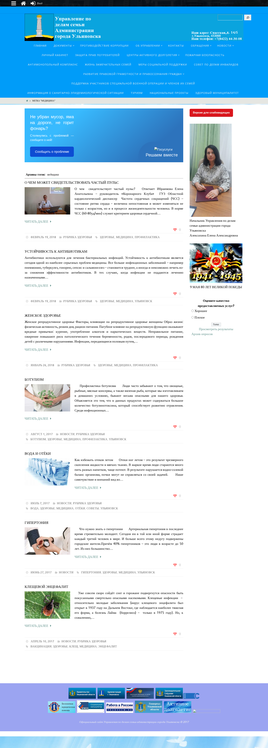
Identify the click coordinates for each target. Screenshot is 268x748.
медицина (124, 237)
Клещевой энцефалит (46, 586)
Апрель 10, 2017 (42, 641)
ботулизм (38, 439)
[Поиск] (247, 17)
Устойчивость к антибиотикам (56, 251)
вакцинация (41, 646)
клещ (73, 646)
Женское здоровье (43, 315)
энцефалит (107, 646)
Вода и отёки (38, 453)
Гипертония (36, 522)
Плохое (200, 317)
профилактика (147, 237)
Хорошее (201, 311)
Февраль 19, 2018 (43, 237)
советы (93, 508)
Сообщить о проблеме (52, 152)
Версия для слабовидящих (211, 112)
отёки (80, 508)
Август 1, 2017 (42, 434)
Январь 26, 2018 (42, 365)
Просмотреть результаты (216, 329)
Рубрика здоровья (77, 237)
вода (34, 508)
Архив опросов (202, 334)
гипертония (91, 572)
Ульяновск (143, 301)
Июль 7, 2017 (40, 503)
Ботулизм (34, 379)
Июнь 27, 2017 (41, 572)
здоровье (107, 237)
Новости (67, 434)
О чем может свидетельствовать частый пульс (72, 182)
